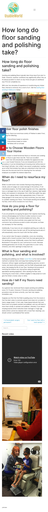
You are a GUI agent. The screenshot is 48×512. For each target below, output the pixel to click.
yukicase (4, 507)
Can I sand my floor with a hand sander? (36, 321)
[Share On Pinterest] (3, 148)
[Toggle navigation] (34, 10)
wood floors (28, 259)
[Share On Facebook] (3, 131)
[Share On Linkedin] (3, 142)
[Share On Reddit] (3, 153)
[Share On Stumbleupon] (3, 159)
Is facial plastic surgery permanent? (12, 321)
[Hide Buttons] (1, 163)
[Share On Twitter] (3, 136)
